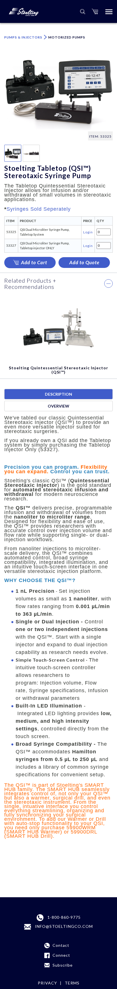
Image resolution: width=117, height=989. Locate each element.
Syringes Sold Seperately (39, 209)
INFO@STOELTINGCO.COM (63, 926)
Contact (61, 945)
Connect (61, 955)
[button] (95, 11)
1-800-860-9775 (63, 917)
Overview (58, 406)
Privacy (47, 983)
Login (88, 232)
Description (58, 394)
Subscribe (63, 965)
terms (72, 983)
